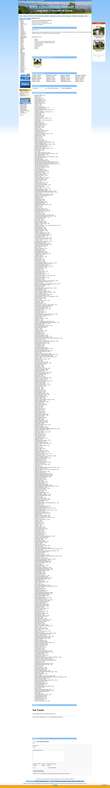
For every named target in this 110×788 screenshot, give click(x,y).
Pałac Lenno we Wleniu (40, 362)
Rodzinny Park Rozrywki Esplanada (42, 348)
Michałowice (63, 78)
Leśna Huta (37, 329)
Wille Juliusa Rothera (39, 468)
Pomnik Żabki (37, 530)
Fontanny (37, 564)
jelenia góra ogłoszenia (25, 110)
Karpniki (21, 39)
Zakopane (22, 111)
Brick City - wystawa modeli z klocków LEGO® (44, 356)
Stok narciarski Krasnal (39, 438)
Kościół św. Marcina (39, 303)
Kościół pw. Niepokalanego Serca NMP (43, 321)
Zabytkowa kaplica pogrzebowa (41, 494)
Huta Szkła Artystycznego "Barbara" (42, 568)
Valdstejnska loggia (39, 591)
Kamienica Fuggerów (39, 640)
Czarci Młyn (37, 549)
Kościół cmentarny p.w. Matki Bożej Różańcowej (44, 314)
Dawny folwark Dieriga (39, 426)
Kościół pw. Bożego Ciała (40, 334)
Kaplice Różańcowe (39, 588)
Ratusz (36, 247)
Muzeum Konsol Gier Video (40, 177)
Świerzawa (22, 69)
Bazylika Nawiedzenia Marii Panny (42, 593)
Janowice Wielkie (23, 33)
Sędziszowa (22, 61)
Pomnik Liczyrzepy (39, 386)
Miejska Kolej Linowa (39, 196)
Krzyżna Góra (37, 117)
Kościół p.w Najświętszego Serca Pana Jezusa (44, 510)
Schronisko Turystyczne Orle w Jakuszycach (44, 455)
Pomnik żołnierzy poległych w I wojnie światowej (45, 280)
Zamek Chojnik (38, 274)
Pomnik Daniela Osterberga (40, 445)
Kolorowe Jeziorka (38, 95)
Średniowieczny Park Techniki (41, 637)
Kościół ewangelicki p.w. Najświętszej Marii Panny (45, 486)
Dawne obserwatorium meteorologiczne (43, 142)
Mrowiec (37, 137)
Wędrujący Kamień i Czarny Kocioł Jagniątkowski (45, 296)
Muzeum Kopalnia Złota (40, 641)
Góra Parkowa (38, 437)
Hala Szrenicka (38, 367)
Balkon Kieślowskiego (39, 141)
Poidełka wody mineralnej (40, 537)
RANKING (74, 16)
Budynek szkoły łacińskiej (40, 606)
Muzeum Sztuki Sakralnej (40, 582)
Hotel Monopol (38, 685)
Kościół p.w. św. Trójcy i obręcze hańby (43, 659)
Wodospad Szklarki (39, 316)
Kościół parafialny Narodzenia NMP (42, 664)
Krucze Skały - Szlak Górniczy (41, 152)
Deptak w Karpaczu (39, 174)
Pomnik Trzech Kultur (39, 417)
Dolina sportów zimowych (40, 393)
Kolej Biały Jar (38, 185)
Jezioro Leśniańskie (39, 573)
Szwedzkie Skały (38, 254)
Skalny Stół (37, 136)
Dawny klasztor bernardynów (41, 471)
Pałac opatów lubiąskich (40, 481)
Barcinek (22, 21)
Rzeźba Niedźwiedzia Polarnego (41, 561)
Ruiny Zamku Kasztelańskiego (41, 585)
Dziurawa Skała (38, 258)
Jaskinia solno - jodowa (39, 558)
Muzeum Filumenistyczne (40, 629)
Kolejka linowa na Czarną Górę (41, 253)
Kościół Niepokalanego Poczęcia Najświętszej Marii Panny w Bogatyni (49, 676)
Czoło (36, 151)
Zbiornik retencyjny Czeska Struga (42, 337)
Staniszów (22, 64)
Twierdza (37, 514)
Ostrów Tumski (38, 699)
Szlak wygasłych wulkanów (40, 605)
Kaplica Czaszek (38, 383)
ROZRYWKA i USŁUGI (55, 16)
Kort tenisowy (37, 219)
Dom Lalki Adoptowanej (40, 178)
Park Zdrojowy (38, 423)
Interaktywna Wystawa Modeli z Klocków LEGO (44, 162)
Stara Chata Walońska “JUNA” (41, 323)
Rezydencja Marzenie (39, 542)
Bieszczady (70, 783)
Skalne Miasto (38, 226)
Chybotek (37, 317)
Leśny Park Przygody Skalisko (41, 638)
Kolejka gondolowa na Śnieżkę (41, 210)
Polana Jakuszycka (39, 434)
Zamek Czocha (38, 574)
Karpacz (25, 783)
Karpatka (37, 176)
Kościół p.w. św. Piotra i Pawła (41, 368)
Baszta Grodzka (38, 249)
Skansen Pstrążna (38, 400)
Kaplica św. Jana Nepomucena (41, 462)
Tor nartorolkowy (38, 345)
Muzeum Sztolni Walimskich (40, 295)
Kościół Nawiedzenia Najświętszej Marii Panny (44, 680)
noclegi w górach (44, 21)
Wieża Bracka (37, 607)
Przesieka (22, 59)
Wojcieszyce (22, 70)
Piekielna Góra (38, 566)
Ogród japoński (38, 454)
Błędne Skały (37, 375)
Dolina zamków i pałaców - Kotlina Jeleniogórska (45, 153)
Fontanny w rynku (38, 478)
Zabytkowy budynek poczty (40, 492)
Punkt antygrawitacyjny (39, 190)
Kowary (21, 42)
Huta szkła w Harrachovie (40, 429)
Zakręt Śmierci (38, 333)
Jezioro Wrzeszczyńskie (40, 307)
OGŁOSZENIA (80, 16)
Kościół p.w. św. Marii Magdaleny (41, 443)
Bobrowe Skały (38, 309)
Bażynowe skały (38, 272)
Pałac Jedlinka (38, 236)
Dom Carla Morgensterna (40, 154)
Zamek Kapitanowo (39, 441)
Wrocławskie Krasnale (39, 696)
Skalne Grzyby (38, 405)
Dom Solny (37, 610)
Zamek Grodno (38, 270)
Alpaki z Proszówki (39, 497)
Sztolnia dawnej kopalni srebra (41, 513)
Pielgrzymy (37, 224)
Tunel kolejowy (38, 654)
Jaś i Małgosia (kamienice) (40, 691)
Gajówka (22, 29)
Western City (37, 138)
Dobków (21, 27)
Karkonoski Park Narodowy (40, 273)
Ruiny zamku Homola (39, 461)
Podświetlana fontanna (39, 528)
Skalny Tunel (37, 286)
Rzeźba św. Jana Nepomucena (41, 431)
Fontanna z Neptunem (39, 248)
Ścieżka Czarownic (39, 340)
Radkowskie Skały (38, 390)
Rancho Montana (38, 403)
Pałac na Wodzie (38, 212)
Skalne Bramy (38, 98)
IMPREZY (47, 16)
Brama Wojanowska (39, 242)
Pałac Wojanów (38, 149)
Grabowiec (37, 197)
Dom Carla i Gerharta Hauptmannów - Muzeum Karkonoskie (47, 338)
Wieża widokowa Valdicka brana (41, 597)
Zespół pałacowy (38, 279)
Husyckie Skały (38, 115)
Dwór (36, 465)
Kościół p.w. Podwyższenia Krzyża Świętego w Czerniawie (47, 556)
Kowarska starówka (39, 108)
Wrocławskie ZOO (38, 697)
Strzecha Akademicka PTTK (40, 217)
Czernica (22, 25)
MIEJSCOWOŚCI (32, 16)
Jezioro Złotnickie (38, 572)
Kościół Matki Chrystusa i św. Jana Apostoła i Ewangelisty (46, 657)
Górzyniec (22, 30)
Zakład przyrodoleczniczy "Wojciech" (42, 663)
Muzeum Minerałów (39, 395)
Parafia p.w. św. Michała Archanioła (42, 625)
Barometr (37, 470)
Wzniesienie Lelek (38, 376)
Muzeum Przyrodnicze (39, 268)
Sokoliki (36, 121)
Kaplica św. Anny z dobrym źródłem (42, 195)
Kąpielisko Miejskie (39, 227)
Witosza (36, 206)
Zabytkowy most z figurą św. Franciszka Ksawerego (45, 469)
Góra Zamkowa (38, 648)
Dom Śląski (37, 205)
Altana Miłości (38, 419)
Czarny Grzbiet (38, 132)
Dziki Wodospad (38, 199)
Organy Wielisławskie (39, 289)
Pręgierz (36, 626)
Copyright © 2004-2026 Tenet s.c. (42, 781)
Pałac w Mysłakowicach (40, 159)
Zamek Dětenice (38, 662)
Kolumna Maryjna (38, 392)
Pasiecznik (22, 55)
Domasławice (78, 75)
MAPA (85, 16)
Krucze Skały (37, 365)
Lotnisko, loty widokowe (40, 202)
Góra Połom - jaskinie (39, 179)
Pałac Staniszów (38, 200)
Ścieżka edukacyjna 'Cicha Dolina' (42, 294)
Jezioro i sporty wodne (39, 404)
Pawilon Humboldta (39, 143)
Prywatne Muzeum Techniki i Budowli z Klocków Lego (46, 163)
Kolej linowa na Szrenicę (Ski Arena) (42, 355)
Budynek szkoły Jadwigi (40, 484)
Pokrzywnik (22, 58)
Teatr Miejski (37, 301)
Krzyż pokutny (38, 501)
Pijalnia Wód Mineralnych (40, 507)
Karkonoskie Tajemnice (39, 175)
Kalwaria (36, 449)
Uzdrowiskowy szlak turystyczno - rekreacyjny (44, 216)
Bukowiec (22, 23)
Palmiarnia (37, 466)
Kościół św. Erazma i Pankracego (41, 244)
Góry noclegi (76, 783)
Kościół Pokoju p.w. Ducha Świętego (42, 305)
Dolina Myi (37, 255)
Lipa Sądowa (37, 168)
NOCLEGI (25, 16)
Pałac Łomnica (38, 155)
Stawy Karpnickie (38, 125)
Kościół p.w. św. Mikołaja (40, 590)
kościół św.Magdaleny (39, 695)
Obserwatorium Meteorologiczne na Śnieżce (44, 191)
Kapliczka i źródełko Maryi (40, 401)
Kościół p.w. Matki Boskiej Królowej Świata (43, 144)
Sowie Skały (37, 331)
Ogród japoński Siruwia (39, 252)
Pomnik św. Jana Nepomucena (41, 634)
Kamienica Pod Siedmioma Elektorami (43, 690)
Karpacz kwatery (23, 104)
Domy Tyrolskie (38, 150)
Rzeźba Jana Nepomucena (40, 499)
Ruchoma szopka (38, 397)
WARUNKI (74, 781)
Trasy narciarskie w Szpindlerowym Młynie (43, 292)
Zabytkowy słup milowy (39, 450)
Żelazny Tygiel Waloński (40, 326)
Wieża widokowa (38, 623)
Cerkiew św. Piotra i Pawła (40, 235)
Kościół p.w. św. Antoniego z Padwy (42, 380)
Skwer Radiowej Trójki (39, 347)
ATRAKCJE (68, 16)
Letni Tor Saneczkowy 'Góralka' (41, 562)
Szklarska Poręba (31, 783)
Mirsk (21, 50)
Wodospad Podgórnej (39, 256)
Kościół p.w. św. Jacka (39, 490)
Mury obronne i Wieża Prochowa (41, 658)
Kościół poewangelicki (39, 616)
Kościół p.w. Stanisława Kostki (41, 464)
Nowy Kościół (22, 54)
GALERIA (63, 16)
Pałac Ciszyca (38, 126)
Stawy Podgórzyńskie (39, 251)
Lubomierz (22, 46)
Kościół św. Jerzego (39, 647)
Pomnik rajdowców (39, 290)
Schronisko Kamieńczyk (40, 369)
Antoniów (22, 20)
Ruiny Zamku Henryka (39, 208)
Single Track (37, 522)
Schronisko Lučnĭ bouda (40, 230)
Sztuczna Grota (38, 529)
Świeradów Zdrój (23, 68)
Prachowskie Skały (39, 602)
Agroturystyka (23, 108)
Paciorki (36, 299)
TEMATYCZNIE (40, 16)
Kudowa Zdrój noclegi (54, 783)
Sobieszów (22, 62)
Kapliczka (37, 543)
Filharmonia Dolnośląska (40, 245)
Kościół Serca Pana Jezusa (40, 167)
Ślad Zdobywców (38, 172)
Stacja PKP (37, 521)
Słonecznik (37, 207)
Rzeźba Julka (37, 480)
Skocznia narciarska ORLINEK (41, 184)
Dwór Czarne (37, 211)
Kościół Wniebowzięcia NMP (41, 578)
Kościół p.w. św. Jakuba (39, 378)
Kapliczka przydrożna (39, 645)
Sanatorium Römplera (39, 145)
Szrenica (36, 357)
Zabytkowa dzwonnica (39, 421)
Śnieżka (36, 193)
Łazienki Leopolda (38, 527)
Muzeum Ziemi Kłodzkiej (40, 576)
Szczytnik (37, 520)
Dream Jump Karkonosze (40, 130)
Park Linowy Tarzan (39, 183)
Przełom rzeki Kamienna (40, 318)
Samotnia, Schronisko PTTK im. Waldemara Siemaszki (46, 225)
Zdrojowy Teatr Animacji (40, 265)
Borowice (22, 22)
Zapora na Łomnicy (39, 180)
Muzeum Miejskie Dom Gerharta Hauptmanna (44, 288)
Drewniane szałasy (39, 364)
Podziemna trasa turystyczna (41, 575)
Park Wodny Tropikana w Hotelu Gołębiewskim (44, 192)
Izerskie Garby (38, 452)
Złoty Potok (22, 72)
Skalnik (36, 97)
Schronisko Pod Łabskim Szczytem (42, 325)
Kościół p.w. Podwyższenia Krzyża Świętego (44, 633)
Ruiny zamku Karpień (39, 667)
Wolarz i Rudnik (38, 523)
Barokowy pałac (38, 612)
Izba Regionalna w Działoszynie (41, 694)
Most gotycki (37, 579)
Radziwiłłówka (38, 127)
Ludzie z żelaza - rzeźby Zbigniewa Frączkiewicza (45, 341)
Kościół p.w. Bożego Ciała (40, 427)
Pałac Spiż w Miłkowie (39, 170)
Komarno (22, 40)
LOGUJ (52, 781)
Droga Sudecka (38, 259)
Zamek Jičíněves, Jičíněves (40, 615)
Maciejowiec (22, 48)
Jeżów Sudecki (23, 36)
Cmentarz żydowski (39, 493)
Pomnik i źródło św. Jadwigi (40, 678)
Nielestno (63, 75)
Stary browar (37, 387)
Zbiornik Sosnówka (39, 221)
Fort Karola (37, 406)
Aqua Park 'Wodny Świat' (40, 420)
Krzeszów (22, 43)
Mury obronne (38, 302)
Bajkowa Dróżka (38, 123)
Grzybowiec (37, 282)
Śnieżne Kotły (37, 310)
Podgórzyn (22, 57)
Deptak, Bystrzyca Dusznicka (41, 560)
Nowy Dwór (37, 110)
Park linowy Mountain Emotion (41, 385)
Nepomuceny (37, 389)
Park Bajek (37, 158)
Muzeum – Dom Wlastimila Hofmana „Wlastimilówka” (45, 322)
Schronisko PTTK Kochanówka (41, 315)
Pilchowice (48, 81)
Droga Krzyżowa (38, 463)
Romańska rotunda (39, 656)
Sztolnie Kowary (38, 106)
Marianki (36, 352)
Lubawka (22, 45)
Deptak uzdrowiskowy (39, 538)
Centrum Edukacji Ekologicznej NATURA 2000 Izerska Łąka (47, 548)
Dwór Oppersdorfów (39, 618)
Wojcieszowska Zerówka (40, 182)
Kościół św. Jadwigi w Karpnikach (41, 118)
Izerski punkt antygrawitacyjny (41, 547)
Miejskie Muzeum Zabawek (40, 160)
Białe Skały (37, 359)
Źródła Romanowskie (39, 621)
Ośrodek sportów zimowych (40, 570)
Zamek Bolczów (38, 102)
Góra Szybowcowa (39, 261)
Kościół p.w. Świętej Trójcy (40, 608)
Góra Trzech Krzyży (39, 679)
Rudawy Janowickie (24, 91)
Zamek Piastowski (38, 297)
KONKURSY (57, 781)
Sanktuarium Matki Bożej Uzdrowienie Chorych (44, 671)
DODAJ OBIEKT (63, 781)
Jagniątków (22, 32)
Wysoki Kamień (38, 371)
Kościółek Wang (38, 203)
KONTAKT (79, 781)
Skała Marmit (37, 198)
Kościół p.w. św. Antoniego (40, 595)
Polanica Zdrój (23, 105)
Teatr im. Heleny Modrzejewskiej (41, 476)
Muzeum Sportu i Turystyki (40, 166)
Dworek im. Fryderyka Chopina (41, 505)
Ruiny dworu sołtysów (39, 681)
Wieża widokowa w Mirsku (40, 512)
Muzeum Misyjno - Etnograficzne (41, 567)
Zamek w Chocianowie (39, 643)
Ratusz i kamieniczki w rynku (41, 300)
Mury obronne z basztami (40, 624)
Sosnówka (22, 63)
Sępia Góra (37, 496)
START (21, 16)
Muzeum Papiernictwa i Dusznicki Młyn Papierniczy (45, 502)
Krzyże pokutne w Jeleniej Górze (41, 234)
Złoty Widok (37, 319)
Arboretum (37, 666)
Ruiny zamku (37, 220)
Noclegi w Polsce (83, 783)
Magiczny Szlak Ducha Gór (40, 342)
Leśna (21, 44)
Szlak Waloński (38, 344)
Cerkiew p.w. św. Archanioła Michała (42, 148)
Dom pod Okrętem (38, 609)
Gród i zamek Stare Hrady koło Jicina (42, 651)
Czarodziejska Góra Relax (40, 209)
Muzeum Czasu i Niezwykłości (41, 670)
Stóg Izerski (37, 546)
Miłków (21, 49)
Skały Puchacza (38, 526)
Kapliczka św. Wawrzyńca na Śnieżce (42, 194)
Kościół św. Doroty (38, 398)
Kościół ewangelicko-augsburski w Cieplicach (44, 263)
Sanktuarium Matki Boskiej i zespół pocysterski (44, 586)
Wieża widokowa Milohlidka (40, 594)
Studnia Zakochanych (39, 479)
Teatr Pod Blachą (38, 418)
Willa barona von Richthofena (41, 488)
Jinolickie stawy (38, 596)
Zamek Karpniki (38, 112)
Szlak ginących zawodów (40, 415)
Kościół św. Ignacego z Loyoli (41, 600)
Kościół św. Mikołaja (39, 374)
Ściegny (21, 67)
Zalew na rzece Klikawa (40, 456)
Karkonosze (37, 21)
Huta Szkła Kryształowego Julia (41, 306)
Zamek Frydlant (38, 622)
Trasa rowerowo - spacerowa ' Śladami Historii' (44, 304)
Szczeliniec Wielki (38, 408)
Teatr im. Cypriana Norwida (40, 233)
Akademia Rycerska (39, 477)
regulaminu (71, 779)
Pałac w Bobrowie (38, 135)
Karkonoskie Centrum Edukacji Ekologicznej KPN (45, 354)
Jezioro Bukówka (38, 99)
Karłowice (22, 38)
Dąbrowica (22, 26)
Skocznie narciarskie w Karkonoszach (24, 95)
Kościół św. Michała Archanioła (41, 457)
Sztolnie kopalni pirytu (39, 330)
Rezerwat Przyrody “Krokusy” (41, 351)
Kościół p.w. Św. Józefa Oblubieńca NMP (43, 536)
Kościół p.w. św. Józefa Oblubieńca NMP (43, 642)
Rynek (36, 692)
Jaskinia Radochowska (39, 668)
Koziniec (36, 181)
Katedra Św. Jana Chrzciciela (41, 700)
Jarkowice (22, 34)
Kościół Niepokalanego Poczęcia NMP (43, 636)
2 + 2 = (34, 767)
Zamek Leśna (37, 518)
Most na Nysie (38, 584)
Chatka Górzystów (38, 472)
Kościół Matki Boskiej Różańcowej (42, 577)
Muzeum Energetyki (39, 327)
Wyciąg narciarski (38, 147)
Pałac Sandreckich (39, 436)
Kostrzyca (22, 41)
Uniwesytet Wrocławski (39, 698)
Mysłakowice (22, 52)
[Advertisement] (25, 139)
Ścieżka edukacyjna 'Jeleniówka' (41, 363)
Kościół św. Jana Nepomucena (41, 631)
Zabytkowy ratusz (38, 134)
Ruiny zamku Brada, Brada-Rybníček (42, 592)
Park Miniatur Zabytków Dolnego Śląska (43, 109)
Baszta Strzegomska (39, 298)
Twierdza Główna (38, 581)
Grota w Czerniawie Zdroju (40, 551)
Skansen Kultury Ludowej (40, 414)
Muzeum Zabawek (38, 412)
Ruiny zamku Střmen (39, 222)
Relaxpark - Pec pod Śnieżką (41, 223)
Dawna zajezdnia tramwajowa (41, 495)
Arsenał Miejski (38, 687)
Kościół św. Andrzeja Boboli (40, 382)
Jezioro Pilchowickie (39, 312)
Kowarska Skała (38, 114)
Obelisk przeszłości (39, 391)
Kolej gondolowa (38, 544)
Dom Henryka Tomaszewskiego (41, 188)
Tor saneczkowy (38, 214)
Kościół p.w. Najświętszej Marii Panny (42, 111)
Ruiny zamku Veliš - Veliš (40, 611)
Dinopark (37, 328)
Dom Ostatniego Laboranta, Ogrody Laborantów (44, 156)
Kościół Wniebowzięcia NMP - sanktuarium (43, 559)
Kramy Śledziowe (38, 483)
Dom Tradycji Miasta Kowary (40, 107)
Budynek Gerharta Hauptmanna (41, 146)
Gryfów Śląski (64, 81)
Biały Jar (36, 187)
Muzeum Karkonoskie (39, 229)
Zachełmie (22, 71)
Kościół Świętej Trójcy (39, 487)
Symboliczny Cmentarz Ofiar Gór (41, 204)
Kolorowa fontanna (39, 509)
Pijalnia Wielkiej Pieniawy (40, 565)
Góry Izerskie (37, 539)
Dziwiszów (22, 28)
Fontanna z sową (38, 435)
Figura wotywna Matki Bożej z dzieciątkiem (43, 508)
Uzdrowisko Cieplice (39, 267)
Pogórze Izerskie (38, 511)
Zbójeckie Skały (38, 324)
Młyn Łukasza (37, 346)
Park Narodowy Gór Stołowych (41, 440)
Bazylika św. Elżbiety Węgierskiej (41, 689)
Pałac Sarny (37, 430)
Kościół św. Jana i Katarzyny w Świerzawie (43, 275)
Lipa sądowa (37, 269)
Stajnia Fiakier (38, 410)
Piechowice (22, 56)
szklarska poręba (23, 109)
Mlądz (21, 51)
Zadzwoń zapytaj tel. (98, 55)
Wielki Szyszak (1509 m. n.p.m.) (41, 308)
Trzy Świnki (37, 361)
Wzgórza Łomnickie (39, 201)
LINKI (82, 781)
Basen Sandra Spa (39, 157)
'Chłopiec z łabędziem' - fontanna (41, 473)
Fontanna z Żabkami (39, 534)
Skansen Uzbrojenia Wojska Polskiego (43, 215)
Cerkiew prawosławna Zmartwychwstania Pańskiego (45, 467)
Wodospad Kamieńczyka (40, 370)
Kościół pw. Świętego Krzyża (40, 232)
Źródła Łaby (37, 320)
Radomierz (22, 60)
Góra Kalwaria (38, 587)
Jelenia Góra (22, 35)
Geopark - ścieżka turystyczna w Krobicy (43, 517)
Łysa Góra (37, 240)
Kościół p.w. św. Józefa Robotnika (41, 650)
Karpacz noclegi (23, 106)
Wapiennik (37, 639)
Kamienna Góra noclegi (47, 23)
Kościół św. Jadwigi (39, 293)
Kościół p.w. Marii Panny (40, 603)
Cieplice (21, 24)
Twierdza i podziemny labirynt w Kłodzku (43, 399)
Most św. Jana (38, 665)
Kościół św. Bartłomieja (39, 396)
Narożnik (37, 525)
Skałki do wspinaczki (39, 669)
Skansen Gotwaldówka (39, 673)
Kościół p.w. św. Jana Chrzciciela (41, 239)
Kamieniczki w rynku (39, 246)
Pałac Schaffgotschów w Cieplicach (42, 266)
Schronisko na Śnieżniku (40, 683)
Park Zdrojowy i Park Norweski (41, 264)
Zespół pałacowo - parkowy (40, 620)
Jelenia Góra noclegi (63, 783)
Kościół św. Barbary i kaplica (40, 291)
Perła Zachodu (38, 276)
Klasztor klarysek (38, 649)
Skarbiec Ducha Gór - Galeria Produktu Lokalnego (45, 161)
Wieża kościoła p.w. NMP (40, 655)
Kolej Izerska (37, 425)
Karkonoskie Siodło (39, 131)
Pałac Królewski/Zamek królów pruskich (43, 686)
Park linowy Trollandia (39, 349)
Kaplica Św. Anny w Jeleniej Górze (42, 241)
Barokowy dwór (38, 661)
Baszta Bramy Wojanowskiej (40, 243)
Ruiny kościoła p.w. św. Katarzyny (41, 281)
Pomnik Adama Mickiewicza (40, 554)
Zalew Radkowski (38, 381)
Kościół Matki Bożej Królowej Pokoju (42, 569)
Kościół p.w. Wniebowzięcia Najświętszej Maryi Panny (46, 283)
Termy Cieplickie (38, 260)
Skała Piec (37, 96)
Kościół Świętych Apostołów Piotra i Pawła (43, 675)
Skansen (37, 444)
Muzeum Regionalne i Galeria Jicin (42, 599)
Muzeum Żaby (38, 416)
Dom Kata (37, 113)
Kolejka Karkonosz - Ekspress (41, 358)
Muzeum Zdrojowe (38, 532)
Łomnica (21, 47)
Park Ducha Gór (38, 339)
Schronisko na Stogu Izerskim (41, 545)
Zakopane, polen (23, 112)
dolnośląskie (40, 24)
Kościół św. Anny (38, 571)
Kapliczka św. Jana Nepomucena (41, 353)
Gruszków (22, 31)
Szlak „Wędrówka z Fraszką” (40, 343)
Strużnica (37, 104)
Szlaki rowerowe (38, 552)
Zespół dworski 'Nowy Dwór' (40, 451)
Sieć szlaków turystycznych (40, 373)
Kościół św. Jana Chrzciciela (40, 519)
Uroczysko (37, 105)
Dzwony (36, 446)
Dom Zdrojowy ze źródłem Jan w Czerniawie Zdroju (45, 550)
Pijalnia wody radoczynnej (40, 541)
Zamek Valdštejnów (39, 598)
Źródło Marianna (38, 682)
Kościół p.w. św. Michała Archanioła (42, 133)
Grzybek (36, 257)
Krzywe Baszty (38, 366)
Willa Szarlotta (38, 535)
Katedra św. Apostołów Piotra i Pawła (42, 474)
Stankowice (22, 65)
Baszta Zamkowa (38, 250)
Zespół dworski (38, 589)
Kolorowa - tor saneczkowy (40, 173)
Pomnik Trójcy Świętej (39, 627)
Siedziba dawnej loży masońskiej (41, 485)
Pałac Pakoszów (38, 285)
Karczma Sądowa (38, 169)
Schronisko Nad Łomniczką (40, 186)
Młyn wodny (37, 447)
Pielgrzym (37, 524)
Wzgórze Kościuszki (39, 228)
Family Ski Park (38, 139)
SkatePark (37, 439)
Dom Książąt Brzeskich (39, 652)
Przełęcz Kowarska (39, 103)
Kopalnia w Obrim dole (39, 124)
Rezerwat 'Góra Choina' (40, 271)
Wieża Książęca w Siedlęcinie (41, 284)
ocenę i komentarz (42, 741)
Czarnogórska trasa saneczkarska (42, 237)
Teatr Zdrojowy (38, 557)
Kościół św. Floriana (39, 635)
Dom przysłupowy (38, 540)
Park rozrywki (37, 402)
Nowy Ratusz (37, 693)
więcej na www (99, 37)
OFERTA (69, 781)
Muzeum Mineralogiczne (40, 336)
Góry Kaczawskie (38, 218)
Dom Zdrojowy (38, 533)
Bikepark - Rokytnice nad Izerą (41, 424)
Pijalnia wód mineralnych (40, 422)
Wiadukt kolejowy (38, 332)
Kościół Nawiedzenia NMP (40, 171)
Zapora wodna (38, 278)
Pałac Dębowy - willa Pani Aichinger (42, 120)
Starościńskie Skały (39, 101)
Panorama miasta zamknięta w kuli (42, 475)
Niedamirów (22, 53)
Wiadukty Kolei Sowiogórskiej (41, 515)
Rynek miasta (37, 504)
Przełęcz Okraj (38, 122)
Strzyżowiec (22, 66)
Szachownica (37, 553)
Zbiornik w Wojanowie (39, 164)
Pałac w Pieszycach (39, 379)
